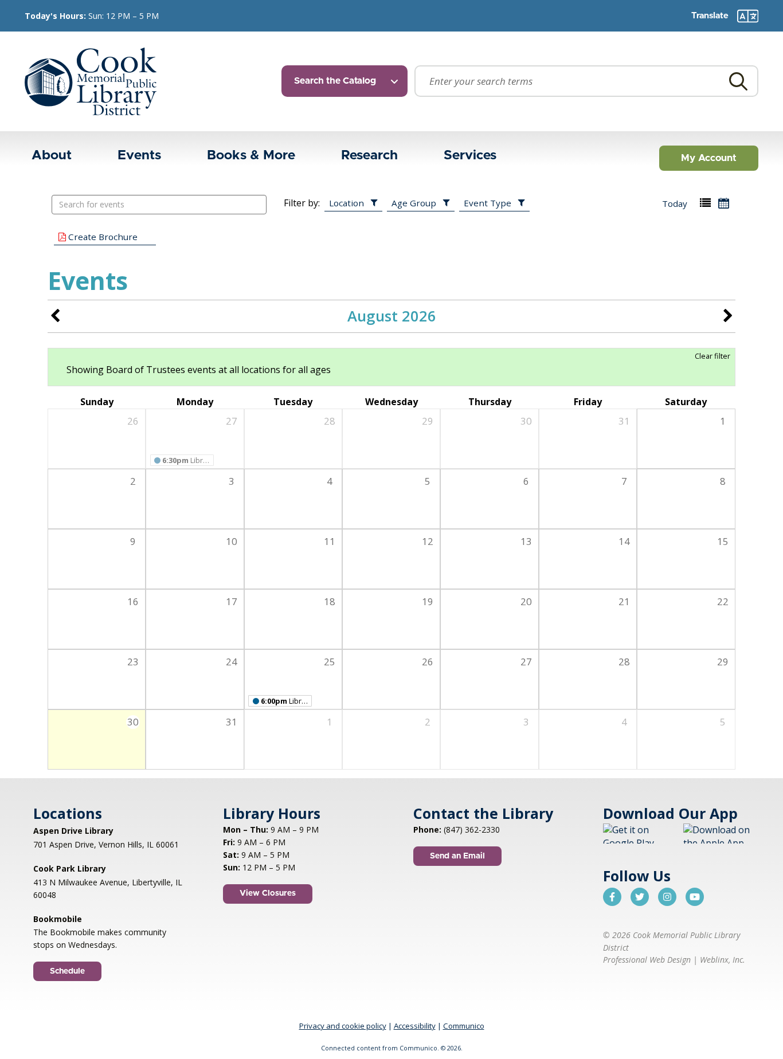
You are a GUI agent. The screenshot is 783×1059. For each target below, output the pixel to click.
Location (346, 203)
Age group (413, 203)
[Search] (738, 81)
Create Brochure (102, 236)
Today (674, 203)
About (52, 155)
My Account (709, 158)
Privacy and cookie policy (342, 1026)
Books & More (251, 155)
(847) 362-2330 (472, 829)
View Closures (268, 893)
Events (139, 155)
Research (369, 155)
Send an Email (457, 856)
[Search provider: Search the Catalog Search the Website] (347, 81)
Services (470, 155)
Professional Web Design (647, 959)
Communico (463, 1026)
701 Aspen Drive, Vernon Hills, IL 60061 (106, 844)
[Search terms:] (586, 81)
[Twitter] (640, 897)
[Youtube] (695, 897)
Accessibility (415, 1026)
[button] (705, 203)
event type (487, 203)
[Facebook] (612, 897)
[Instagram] (667, 897)
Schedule (67, 971)
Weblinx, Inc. (722, 959)
